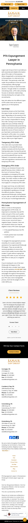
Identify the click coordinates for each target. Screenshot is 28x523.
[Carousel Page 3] (15, 326)
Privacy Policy (14, 462)
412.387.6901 (19, 269)
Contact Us (14, 8)
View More (14, 332)
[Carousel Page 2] (12, 326)
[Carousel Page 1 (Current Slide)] (9, 326)
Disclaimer (14, 460)
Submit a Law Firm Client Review (14, 337)
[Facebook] (10, 437)
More (23, 8)
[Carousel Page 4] (19, 326)
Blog (14, 468)
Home (4, 8)
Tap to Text (20, 4)
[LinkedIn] (14, 437)
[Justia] (17, 437)
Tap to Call (7, 4)
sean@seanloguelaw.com (9, 379)
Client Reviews (14, 466)
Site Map (14, 464)
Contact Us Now (14, 352)
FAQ (14, 458)
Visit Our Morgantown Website (10, 485)
